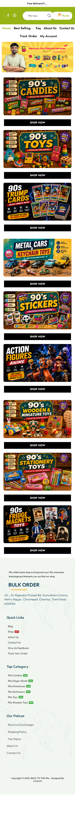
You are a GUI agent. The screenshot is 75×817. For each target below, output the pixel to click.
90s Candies (15, 675)
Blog (10, 626)
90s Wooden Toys (18, 702)
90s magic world (17, 681)
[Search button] (49, 16)
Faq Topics (14, 739)
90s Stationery (16, 691)
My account (48, 36)
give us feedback (18, 648)
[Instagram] (14, 15)
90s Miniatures (16, 686)
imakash (37, 780)
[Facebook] (8, 15)
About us (50, 28)
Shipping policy (17, 732)
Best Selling (22, 28)
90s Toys (13, 697)
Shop (11, 631)
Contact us (66, 28)
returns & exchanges (21, 724)
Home (6, 28)
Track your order (18, 653)
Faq (38, 28)
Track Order (28, 36)
